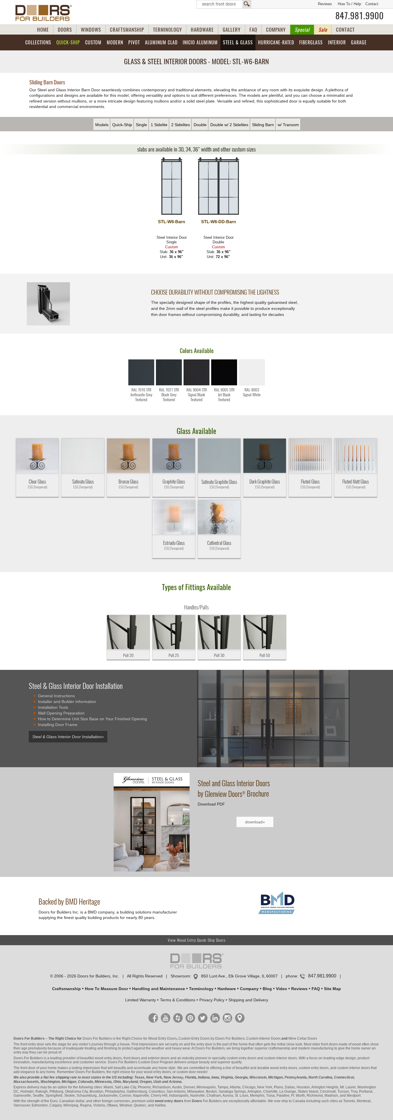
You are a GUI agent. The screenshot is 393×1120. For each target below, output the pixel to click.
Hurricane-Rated (276, 42)
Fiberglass (311, 42)
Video (281, 988)
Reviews (325, 4)
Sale (322, 29)
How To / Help (349, 4)
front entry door (32, 1044)
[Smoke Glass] (128, 456)
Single (141, 124)
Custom (93, 42)
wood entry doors (283, 1068)
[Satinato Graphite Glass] (219, 456)
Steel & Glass (238, 42)
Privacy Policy (211, 1000)
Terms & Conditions (177, 1000)
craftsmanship (279, 1048)
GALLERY (232, 29)
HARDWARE (202, 29)
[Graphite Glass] (173, 456)
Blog (267, 988)
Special (302, 29)
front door (27, 1068)
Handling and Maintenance (158, 988)
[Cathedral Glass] (219, 517)
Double (200, 124)
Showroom (180, 976)
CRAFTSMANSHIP (127, 29)
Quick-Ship (68, 42)
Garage (359, 42)
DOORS (65, 29)
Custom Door (148, 1062)
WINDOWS (91, 29)
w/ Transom (288, 124)
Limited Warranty (140, 1000)
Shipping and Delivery (248, 1000)
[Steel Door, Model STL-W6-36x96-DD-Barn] (218, 186)
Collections (38, 42)
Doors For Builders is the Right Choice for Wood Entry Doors (130, 1038)
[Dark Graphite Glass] (264, 456)
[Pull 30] (219, 632)
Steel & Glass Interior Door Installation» (68, 736)
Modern (115, 42)
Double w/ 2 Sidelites (229, 124)
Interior (337, 42)
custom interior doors (280, 1058)
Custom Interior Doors (263, 1038)
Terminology (201, 988)
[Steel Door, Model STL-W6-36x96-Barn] (171, 186)
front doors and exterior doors (146, 1058)
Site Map (332, 988)
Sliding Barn (263, 124)
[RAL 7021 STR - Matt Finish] (169, 384)
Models (101, 124)
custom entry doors (241, 1058)
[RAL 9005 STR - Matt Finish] (224, 384)
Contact (371, 4)
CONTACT (345, 29)
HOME (43, 29)
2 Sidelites (180, 124)
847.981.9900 (359, 16)
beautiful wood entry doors (101, 1058)
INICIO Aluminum (200, 42)
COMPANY (276, 29)
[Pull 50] (264, 632)
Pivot (134, 42)
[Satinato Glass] (83, 456)
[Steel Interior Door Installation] (286, 721)
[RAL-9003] (252, 384)
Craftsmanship (66, 988)
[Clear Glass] (37, 456)
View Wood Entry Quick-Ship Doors (197, 940)
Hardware (227, 988)
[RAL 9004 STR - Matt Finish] (196, 384)
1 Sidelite (159, 124)
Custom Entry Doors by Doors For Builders (211, 1038)
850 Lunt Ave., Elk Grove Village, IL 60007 (239, 976)
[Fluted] (310, 456)
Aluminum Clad (161, 42)
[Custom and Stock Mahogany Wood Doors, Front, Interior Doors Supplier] (46, 12)
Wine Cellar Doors (302, 1038)
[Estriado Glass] (173, 517)
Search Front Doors (224, 4)
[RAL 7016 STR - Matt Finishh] (141, 384)
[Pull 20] (128, 632)
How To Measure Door (106, 988)
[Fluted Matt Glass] (355, 456)
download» (255, 822)
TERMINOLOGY (167, 29)
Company (249, 988)
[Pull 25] (173, 632)
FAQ (253, 29)
